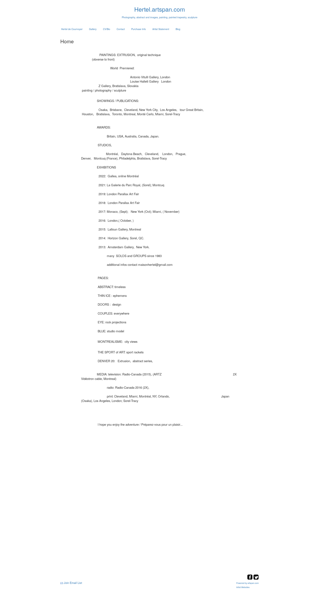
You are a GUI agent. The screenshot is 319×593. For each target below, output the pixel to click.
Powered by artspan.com (247, 583)
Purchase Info (138, 29)
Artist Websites (243, 587)
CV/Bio (106, 29)
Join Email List (73, 583)
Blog (178, 29)
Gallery (93, 29)
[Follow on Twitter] (256, 579)
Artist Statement (160, 29)
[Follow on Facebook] (250, 579)
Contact (121, 29)
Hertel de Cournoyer (72, 29)
